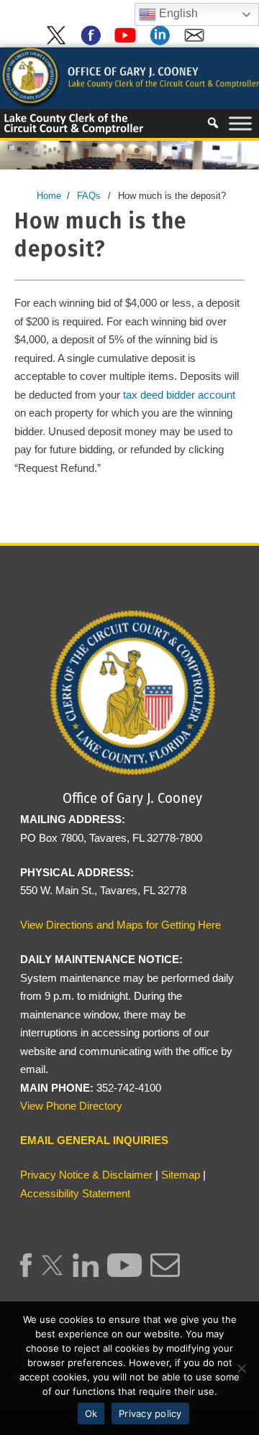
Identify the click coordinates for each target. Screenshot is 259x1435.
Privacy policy (150, 1413)
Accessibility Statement (75, 1193)
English (177, 13)
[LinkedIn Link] (86, 1273)
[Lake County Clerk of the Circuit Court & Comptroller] (129, 77)
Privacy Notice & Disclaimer (86, 1175)
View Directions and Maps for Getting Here (120, 925)
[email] (197, 42)
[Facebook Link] (26, 1273)
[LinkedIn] (162, 42)
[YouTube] (128, 42)
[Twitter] (59, 42)
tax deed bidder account (179, 395)
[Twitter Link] (52, 1273)
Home (49, 195)
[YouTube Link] (124, 1273)
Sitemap (180, 1175)
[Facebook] (93, 42)
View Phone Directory (71, 1106)
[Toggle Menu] (240, 123)
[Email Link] (165, 1273)
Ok (91, 1413)
